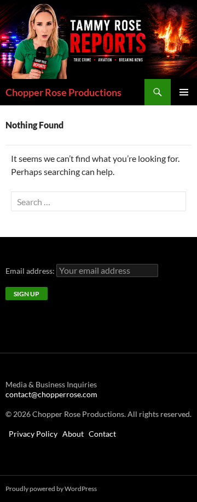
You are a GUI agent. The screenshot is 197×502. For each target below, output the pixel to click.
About (73, 433)
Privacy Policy (33, 433)
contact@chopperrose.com (51, 394)
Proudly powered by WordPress (51, 488)
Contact (102, 433)
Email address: (30, 270)
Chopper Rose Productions (63, 92)
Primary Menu (184, 92)
